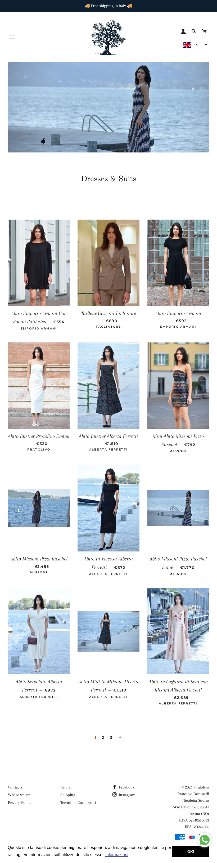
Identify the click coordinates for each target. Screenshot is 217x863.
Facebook (126, 787)
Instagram (126, 794)
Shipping (67, 794)
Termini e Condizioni (78, 802)
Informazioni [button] (116, 854)
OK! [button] (190, 852)
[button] (194, 44)
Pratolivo (201, 787)
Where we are (19, 794)
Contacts (15, 787)
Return (65, 787)
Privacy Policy (19, 802)
